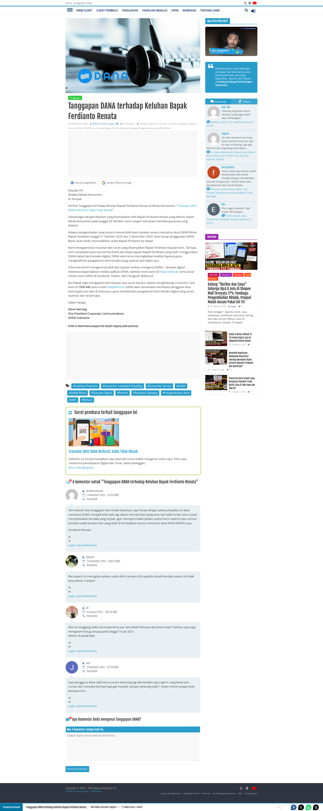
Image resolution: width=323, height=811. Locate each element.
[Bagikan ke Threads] (316, 807)
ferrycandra (228, 167)
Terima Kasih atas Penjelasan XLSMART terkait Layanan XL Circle (229, 219)
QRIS (160, 128)
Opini (174, 10)
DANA (79, 128)
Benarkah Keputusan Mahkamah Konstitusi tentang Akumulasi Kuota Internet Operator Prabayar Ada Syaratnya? (241, 359)
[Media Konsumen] (70, 10)
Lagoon (225, 133)
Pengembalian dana (147, 128)
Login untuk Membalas (82, 545)
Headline (226, 274)
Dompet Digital (104, 128)
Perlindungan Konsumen (224, 793)
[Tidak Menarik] (70, 541)
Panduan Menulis (154, 10)
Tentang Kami (210, 10)
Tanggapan (130, 10)
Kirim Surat (84, 10)
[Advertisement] (133, 153)
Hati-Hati (213, 274)
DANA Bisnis (89, 128)
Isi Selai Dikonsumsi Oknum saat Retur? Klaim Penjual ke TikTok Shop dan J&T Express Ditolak (231, 156)
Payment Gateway (128, 128)
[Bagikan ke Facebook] (294, 807)
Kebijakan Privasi (191, 793)
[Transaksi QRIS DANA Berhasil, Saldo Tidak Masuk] (94, 420)
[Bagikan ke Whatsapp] (308, 807)
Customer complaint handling (172, 123)
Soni (224, 107)
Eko (223, 204)
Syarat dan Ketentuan (171, 793)
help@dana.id (115, 287)
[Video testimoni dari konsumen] (231, 41)
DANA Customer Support (103, 123)
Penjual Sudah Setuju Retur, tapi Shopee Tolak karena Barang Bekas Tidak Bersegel (230, 193)
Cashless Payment (148, 123)
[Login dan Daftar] (253, 10)
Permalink (92, 499)
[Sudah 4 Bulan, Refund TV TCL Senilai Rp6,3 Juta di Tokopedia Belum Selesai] (216, 332)
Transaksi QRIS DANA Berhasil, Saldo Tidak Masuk (103, 451)
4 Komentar (129, 123)
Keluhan (238, 274)
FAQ (240, 793)
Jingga (233, 306)
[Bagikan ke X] (301, 807)
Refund (167, 128)
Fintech (115, 128)
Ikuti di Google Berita (85, 182)
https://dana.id (168, 272)
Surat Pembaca (107, 10)
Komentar (220, 101)
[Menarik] (70, 536)
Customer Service (160, 386)
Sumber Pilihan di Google (119, 182)
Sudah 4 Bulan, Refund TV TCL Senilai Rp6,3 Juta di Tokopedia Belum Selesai (240, 337)
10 (230, 369)
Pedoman (206, 793)
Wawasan (189, 10)
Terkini (246, 101)
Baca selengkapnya (81, 467)
